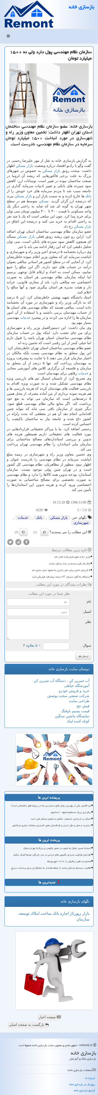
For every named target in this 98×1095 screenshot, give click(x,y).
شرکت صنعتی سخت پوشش (68, 696)
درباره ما (90, 1078)
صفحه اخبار (48, 1017)
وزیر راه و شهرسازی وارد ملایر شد (72, 556)
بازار (85, 913)
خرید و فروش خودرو (74, 691)
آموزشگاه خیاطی (76, 686)
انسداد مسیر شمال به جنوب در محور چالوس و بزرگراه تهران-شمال (57, 848)
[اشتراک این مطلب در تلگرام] (18, 542)
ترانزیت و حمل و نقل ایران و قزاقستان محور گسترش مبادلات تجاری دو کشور (51, 825)
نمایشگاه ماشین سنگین (72, 716)
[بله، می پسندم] (44, 532)
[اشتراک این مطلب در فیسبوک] (26, 542)
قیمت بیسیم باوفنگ (75, 711)
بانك (88, 196)
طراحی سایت (79, 701)
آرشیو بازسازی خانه (84, 1090)
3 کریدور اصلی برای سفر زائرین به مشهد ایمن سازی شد (61, 570)
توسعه (24, 913)
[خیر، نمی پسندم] (23, 532)
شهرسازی (81, 523)
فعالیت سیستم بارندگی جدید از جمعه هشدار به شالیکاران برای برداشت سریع (51, 867)
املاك (34, 913)
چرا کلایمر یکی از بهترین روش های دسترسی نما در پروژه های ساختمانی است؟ (51, 805)
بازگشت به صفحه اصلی (27, 1025)
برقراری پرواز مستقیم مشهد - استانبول (71, 812)
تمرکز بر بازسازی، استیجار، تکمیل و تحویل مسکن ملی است (61, 818)
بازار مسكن (24, 166)
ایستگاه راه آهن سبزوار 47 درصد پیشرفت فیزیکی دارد (61, 576)
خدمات (25, 318)
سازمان (82, 919)
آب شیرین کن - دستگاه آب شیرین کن (61, 681)
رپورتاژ (75, 913)
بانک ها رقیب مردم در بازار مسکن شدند (69, 563)
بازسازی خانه (81, 7)
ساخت (45, 913)
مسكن (44, 201)
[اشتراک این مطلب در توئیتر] (10, 542)
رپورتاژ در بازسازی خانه (82, 1084)
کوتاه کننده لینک (78, 721)
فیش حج (83, 706)
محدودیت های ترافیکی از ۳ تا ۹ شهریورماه (69, 861)
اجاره (64, 913)
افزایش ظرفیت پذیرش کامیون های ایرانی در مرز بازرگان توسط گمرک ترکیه (52, 854)
